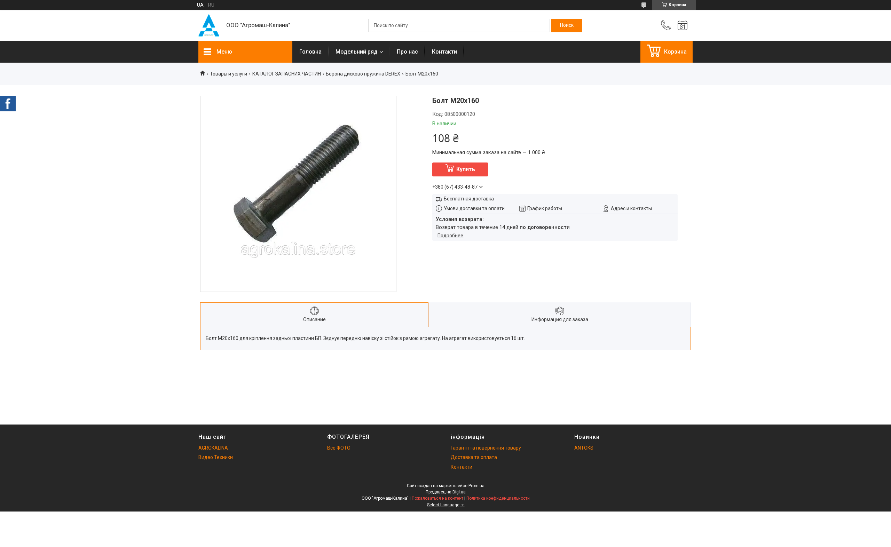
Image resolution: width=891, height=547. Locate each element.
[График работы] (682, 25)
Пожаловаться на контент (437, 498)
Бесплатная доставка (469, 198)
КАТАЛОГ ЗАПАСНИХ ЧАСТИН (286, 74)
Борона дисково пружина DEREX (363, 74)
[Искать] (566, 25)
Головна (310, 51)
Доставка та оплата (474, 457)
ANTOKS (583, 448)
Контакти (444, 51)
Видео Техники (215, 457)
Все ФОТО (338, 448)
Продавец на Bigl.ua (446, 492)
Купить (465, 169)
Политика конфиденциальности (498, 498)
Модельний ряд (357, 51)
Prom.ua (476, 485)
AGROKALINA (213, 448)
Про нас (407, 51)
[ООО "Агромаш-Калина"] (209, 25)
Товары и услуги (228, 74)
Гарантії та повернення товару (486, 448)
